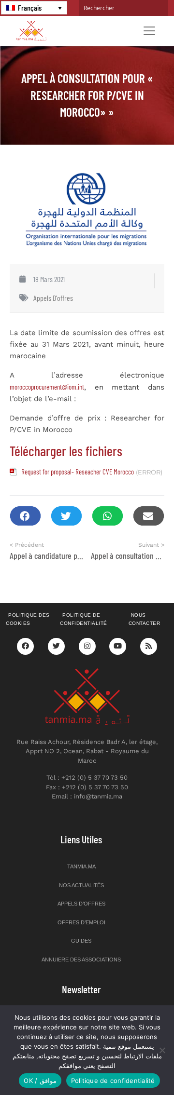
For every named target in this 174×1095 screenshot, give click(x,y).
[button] (25, 516)
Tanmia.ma (81, 866)
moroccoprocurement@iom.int (47, 386)
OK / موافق (40, 1080)
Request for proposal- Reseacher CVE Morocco (77, 471)
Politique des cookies (28, 619)
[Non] (162, 1050)
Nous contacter (144, 619)
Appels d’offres (81, 903)
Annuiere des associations (81, 959)
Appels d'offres (53, 297)
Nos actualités (81, 885)
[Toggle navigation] (149, 31)
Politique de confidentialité (83, 619)
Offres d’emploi (81, 922)
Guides (81, 941)
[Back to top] (133, 1065)
